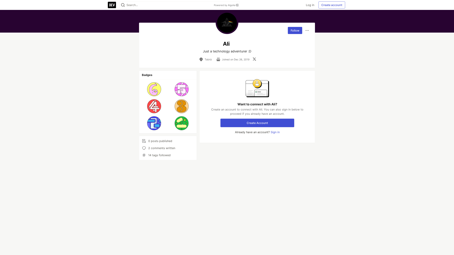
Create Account (257, 123)
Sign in (275, 132)
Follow (295, 30)
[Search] (122, 5)
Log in (310, 5)
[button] (154, 89)
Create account (331, 5)
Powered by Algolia (225, 5)
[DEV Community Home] (111, 4)
